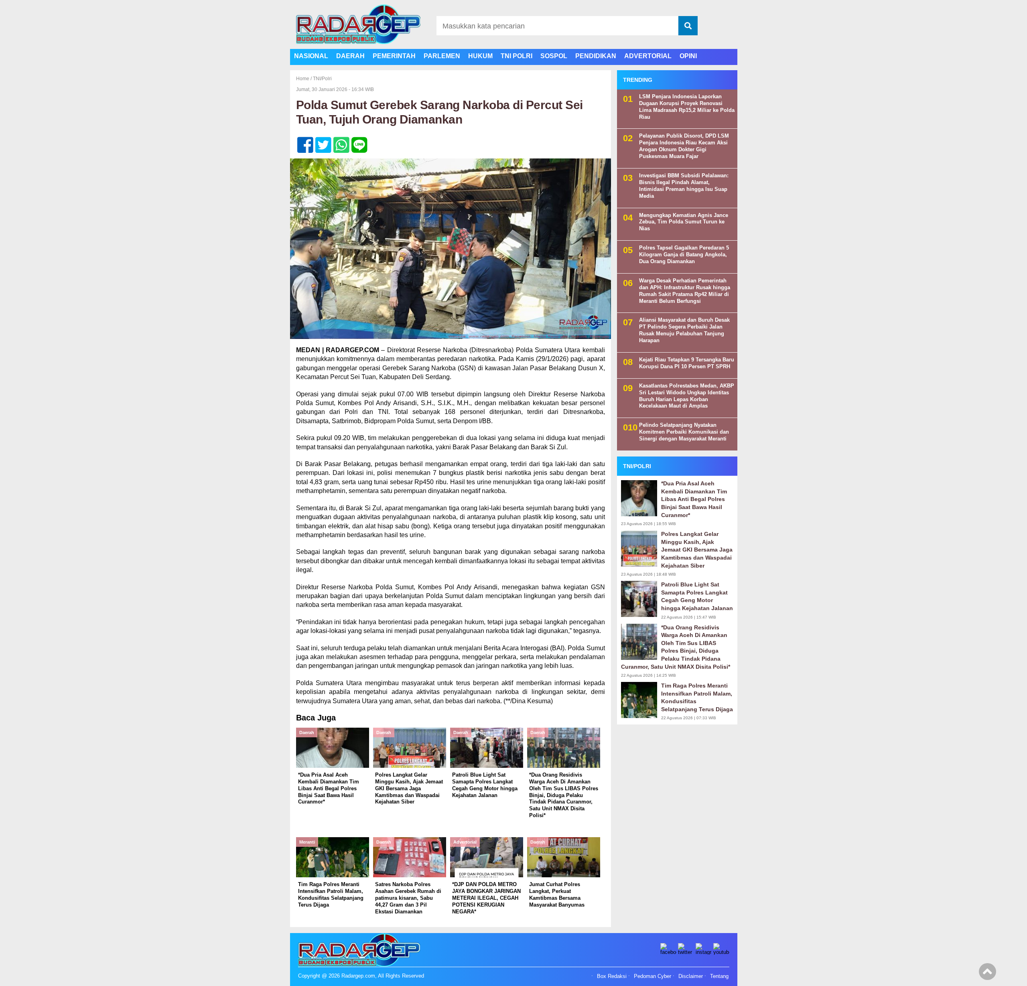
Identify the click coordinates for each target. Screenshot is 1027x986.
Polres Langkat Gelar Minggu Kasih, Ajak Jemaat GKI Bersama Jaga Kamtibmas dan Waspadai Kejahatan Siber (697, 550)
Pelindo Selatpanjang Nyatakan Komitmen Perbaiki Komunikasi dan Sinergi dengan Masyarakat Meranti (684, 432)
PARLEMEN (442, 56)
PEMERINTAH (394, 56)
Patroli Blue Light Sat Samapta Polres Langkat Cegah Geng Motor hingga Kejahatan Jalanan (697, 596)
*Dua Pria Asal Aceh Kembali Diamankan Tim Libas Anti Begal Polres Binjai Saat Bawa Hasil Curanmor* (694, 499)
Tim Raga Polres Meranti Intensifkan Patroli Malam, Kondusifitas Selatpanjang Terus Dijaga (697, 697)
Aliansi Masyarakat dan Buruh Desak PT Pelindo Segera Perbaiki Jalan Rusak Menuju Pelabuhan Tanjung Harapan (684, 330)
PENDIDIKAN (595, 56)
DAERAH (350, 56)
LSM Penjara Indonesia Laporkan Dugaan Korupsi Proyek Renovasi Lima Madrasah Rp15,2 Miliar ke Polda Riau (687, 106)
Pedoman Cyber (652, 977)
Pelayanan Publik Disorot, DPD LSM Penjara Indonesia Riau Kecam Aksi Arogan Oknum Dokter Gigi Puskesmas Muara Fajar (684, 146)
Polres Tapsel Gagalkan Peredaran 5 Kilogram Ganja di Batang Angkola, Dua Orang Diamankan (684, 255)
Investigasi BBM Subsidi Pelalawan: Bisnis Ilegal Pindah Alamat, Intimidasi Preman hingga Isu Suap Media (684, 185)
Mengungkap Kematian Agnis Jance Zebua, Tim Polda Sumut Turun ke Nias (683, 222)
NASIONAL (311, 56)
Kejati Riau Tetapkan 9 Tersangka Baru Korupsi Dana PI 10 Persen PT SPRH (686, 363)
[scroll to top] (987, 974)
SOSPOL (553, 56)
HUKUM (480, 56)
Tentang (719, 977)
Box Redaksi (612, 977)
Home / (304, 78)
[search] (688, 25)
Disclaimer (690, 977)
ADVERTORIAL (648, 56)
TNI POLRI (516, 56)
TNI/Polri (322, 78)
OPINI (688, 56)
